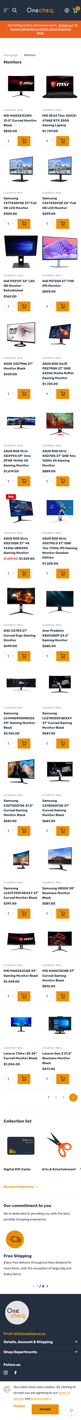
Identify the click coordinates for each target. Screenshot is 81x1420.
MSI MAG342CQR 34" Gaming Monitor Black (21, 973)
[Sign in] (67, 10)
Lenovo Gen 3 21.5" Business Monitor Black (57, 1058)
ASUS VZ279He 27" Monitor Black (18, 366)
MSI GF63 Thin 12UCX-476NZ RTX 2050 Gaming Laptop (59, 120)
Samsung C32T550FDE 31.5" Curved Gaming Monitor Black (18, 808)
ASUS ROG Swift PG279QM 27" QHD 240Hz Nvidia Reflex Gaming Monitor (58, 371)
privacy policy (41, 1399)
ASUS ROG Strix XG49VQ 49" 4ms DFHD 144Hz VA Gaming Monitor (17, 458)
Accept (45, 1409)
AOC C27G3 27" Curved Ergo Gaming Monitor (20, 635)
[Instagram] (6, 1373)
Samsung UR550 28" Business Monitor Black (58, 893)
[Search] (14, 10)
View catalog (6, 10)
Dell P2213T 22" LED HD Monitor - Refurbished (19, 286)
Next (73, 1097)
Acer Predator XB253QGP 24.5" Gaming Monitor (55, 635)
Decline (19, 1406)
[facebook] (15, 1372)
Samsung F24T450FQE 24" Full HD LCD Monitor (59, 203)
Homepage (11, 55)
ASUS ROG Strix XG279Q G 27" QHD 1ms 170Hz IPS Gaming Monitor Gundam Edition (59, 548)
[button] (34, 1286)
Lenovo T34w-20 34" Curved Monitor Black (20, 1056)
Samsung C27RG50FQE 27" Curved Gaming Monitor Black (55, 808)
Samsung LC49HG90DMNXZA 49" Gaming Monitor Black (19, 720)
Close (76, 25)
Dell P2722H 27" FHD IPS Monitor (58, 283)
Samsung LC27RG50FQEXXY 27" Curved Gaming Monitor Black (57, 720)
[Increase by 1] (53, 137)
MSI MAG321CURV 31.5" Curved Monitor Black (20, 120)
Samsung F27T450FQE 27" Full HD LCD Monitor (20, 203)
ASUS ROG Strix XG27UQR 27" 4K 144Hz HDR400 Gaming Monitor (16, 546)
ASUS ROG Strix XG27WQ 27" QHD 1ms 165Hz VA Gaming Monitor (59, 458)
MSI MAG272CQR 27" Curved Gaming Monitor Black (58, 975)
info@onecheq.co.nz (30, 1334)
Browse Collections (19, 1187)
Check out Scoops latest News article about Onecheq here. (41, 29)
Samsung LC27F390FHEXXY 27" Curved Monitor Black (21, 893)
